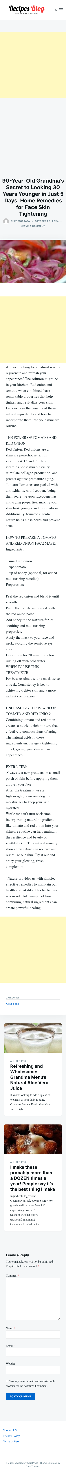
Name (10, 1328)
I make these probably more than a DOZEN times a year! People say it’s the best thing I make (32, 1178)
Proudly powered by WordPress (22, 1463)
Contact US (10, 1430)
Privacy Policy (11, 1435)
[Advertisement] (33, 65)
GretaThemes (33, 1466)
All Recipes (12, 1003)
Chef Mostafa (20, 221)
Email (10, 1346)
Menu (61, 10)
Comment (12, 1275)
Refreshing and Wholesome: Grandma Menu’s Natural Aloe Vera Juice (29, 1077)
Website (10, 1363)
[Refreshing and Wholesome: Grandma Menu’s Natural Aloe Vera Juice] (33, 1038)
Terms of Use (11, 1441)
